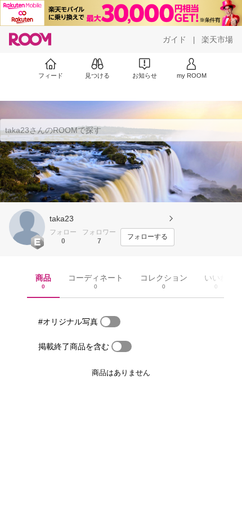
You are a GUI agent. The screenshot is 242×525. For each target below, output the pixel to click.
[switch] (110, 321)
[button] (27, 227)
